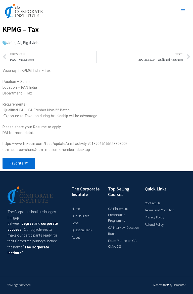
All (19, 43)
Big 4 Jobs (31, 43)
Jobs (11, 43)
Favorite (17, 163)
